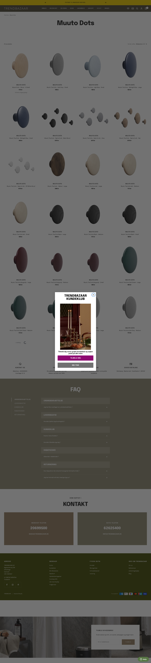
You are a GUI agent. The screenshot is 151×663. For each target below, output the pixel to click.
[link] (75, 327)
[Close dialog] (93, 295)
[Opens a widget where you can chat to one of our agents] (143, 659)
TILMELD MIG (75, 358)
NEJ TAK (75, 365)
